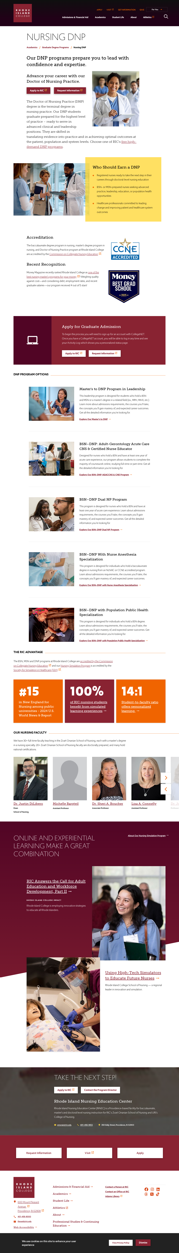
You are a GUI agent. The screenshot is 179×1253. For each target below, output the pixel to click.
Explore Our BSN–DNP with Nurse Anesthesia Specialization (108, 585)
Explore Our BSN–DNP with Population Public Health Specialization (112, 640)
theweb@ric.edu (24, 1221)
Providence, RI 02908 (29, 1211)
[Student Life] (108, 24)
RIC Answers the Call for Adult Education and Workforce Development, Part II (56, 886)
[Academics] (91, 24)
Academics (100, 17)
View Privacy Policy (120, 1242)
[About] (127, 24)
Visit (88, 1153)
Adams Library (112, 1196)
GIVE (142, 9)
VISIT (109, 9)
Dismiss (143, 1242)
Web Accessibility (23, 1227)
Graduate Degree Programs (55, 47)
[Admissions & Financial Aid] (58, 24)
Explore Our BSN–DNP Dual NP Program (99, 529)
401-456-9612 (86, 1125)
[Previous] (166, 789)
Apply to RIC (37, 90)
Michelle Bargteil (66, 804)
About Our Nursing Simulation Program (147, 835)
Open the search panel (166, 16)
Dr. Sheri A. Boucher (107, 804)
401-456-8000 (24, 1216)
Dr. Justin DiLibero (28, 804)
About (134, 17)
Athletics (147, 17)
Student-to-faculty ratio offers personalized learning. (139, 706)
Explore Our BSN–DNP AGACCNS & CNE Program (104, 474)
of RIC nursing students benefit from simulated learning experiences (88, 706)
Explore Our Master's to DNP (93, 419)
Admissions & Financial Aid (75, 17)
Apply (140, 1153)
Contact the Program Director (100, 1090)
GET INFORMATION (126, 9)
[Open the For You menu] (156, 11)
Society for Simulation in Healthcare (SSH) (35, 670)
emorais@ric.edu (64, 1125)
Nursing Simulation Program (75, 665)
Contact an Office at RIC (117, 1191)
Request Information (68, 90)
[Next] (166, 778)
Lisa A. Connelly (143, 804)
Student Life (118, 17)
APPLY (99, 9)
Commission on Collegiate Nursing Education (73, 254)
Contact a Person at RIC (116, 1186)
